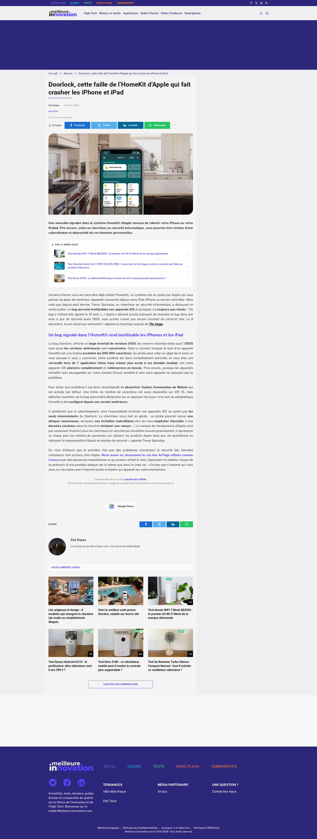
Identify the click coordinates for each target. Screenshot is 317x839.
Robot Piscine (150, 13)
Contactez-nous (224, 791)
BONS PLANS (104, 3)
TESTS (88, 3)
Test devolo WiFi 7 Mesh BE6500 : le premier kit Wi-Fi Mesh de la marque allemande (170, 614)
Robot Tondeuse (171, 13)
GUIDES (74, 3)
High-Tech (90, 13)
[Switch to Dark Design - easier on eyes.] (261, 13)
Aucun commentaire (62, 117)
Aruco (162, 791)
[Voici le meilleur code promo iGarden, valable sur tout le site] (120, 591)
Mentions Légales (108, 827)
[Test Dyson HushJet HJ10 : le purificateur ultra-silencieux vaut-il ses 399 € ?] (70, 643)
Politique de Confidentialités (140, 827)
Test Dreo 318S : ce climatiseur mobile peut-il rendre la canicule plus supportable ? (119, 666)
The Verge (156, 324)
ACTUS (109, 766)
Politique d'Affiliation (206, 827)
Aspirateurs (130, 13)
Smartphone (193, 13)
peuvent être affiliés (135, 479)
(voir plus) (134, 546)
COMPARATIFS (125, 3)
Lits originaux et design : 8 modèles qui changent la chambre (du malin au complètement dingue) (70, 616)
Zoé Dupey (78, 540)
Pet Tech (109, 801)
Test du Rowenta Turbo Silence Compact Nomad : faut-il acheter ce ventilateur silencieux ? (169, 666)
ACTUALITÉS (58, 3)
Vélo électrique (114, 791)
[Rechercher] (267, 13)
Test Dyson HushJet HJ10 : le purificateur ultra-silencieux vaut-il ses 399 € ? (70, 666)
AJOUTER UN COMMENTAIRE (120, 684)
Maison (68, 73)
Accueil (52, 73)
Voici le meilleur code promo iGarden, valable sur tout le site (118, 612)
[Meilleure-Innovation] (62, 13)
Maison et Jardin (110, 13)
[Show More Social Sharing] (174, 125)
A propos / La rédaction (175, 827)
